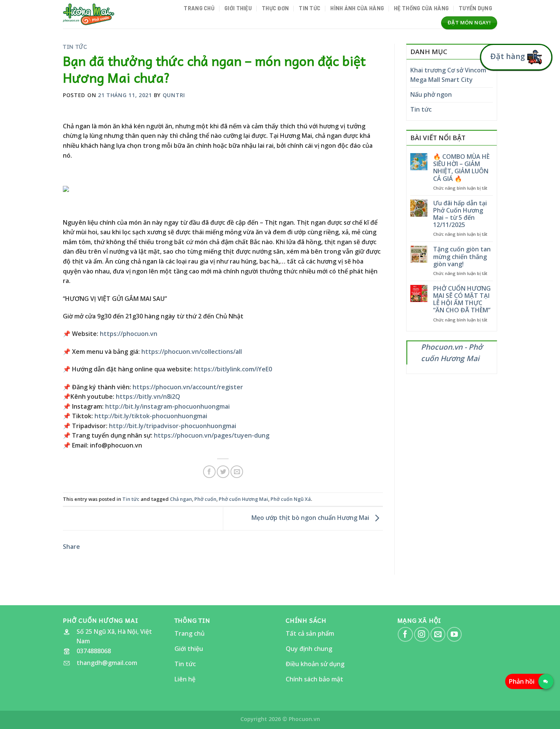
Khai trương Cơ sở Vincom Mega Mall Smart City (448, 75)
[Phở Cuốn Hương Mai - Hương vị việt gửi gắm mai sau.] (88, 14)
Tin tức (309, 8)
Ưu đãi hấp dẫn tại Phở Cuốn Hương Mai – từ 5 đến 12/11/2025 (460, 214)
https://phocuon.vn (128, 333)
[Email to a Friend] (236, 471)
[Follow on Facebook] (405, 634)
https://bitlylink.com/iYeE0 (233, 369)
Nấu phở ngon (431, 94)
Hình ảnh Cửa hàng (357, 8)
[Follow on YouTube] (454, 634)
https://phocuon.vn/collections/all (191, 351)
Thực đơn (275, 8)
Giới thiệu (238, 8)
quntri (174, 95)
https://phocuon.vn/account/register (188, 387)
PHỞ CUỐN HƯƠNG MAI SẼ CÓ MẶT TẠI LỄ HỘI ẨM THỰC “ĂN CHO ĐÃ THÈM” (462, 299)
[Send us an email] (437, 634)
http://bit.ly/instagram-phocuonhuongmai (167, 406)
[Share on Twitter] (223, 471)
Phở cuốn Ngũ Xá (290, 499)
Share (71, 546)
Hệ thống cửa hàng (421, 8)
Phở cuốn (205, 499)
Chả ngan (181, 499)
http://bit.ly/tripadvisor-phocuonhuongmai (172, 426)
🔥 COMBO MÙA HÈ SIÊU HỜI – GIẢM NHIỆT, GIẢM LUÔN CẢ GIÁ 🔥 (461, 167)
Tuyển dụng (475, 8)
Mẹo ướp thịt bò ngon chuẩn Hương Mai (311, 518)
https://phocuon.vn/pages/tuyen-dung (211, 435)
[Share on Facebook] (209, 471)
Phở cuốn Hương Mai (243, 499)
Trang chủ (199, 8)
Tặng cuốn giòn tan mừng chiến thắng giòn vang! (462, 257)
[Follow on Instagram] (421, 634)
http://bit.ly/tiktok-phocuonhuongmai (150, 416)
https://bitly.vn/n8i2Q (148, 396)
